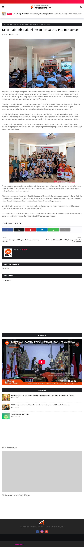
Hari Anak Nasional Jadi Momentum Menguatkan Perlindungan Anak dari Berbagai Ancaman (43, 395)
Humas (6, 34)
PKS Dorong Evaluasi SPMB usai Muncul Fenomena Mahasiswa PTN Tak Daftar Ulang (39, 14)
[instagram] (42, 531)
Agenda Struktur (12, 24)
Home (5, 24)
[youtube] (46, 531)
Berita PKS (18, 223)
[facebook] (37, 531)
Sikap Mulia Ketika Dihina (20, 414)
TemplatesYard (19, 544)
